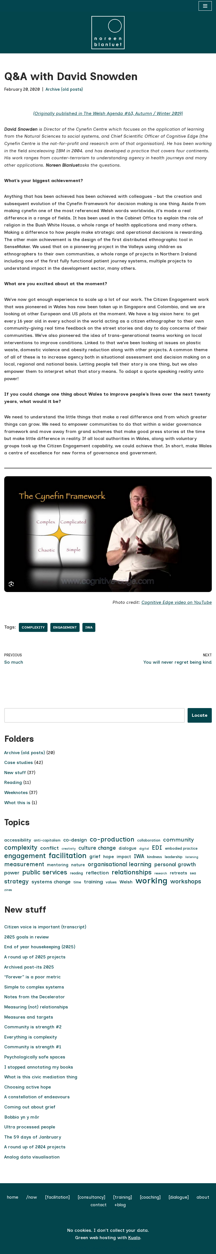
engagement (65, 627)
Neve (81, 1248)
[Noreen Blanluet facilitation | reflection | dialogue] (108, 32)
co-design (75, 840)
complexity (33, 627)
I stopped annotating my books (38, 1067)
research (160, 873)
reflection (97, 873)
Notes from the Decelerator (34, 996)
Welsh (126, 882)
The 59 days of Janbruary (32, 1137)
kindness (154, 857)
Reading (13, 782)
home (12, 1197)
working (151, 880)
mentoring (57, 864)
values (111, 882)
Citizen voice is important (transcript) (45, 926)
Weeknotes (16, 792)
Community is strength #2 (33, 1026)
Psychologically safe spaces (34, 1057)
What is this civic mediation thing (40, 1077)
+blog (120, 1204)
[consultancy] (91, 1197)
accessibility (17, 840)
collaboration (148, 840)
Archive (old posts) (64, 89)
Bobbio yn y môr (21, 1117)
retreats (178, 873)
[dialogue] (178, 1197)
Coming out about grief (29, 1107)
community (178, 839)
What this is (17, 802)
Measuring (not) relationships (36, 1007)
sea (193, 873)
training (93, 882)
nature (78, 864)
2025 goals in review (26, 937)
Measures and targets (28, 1017)
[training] (122, 1197)
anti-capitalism (47, 840)
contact (99, 1204)
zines (8, 890)
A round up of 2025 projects (35, 957)
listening (191, 857)
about (203, 1197)
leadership (174, 857)
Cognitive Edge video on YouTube (176, 602)
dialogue (127, 848)
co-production (112, 839)
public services (44, 872)
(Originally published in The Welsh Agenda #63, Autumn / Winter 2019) (108, 113)
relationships (132, 872)
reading (76, 873)
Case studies (18, 762)
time (77, 882)
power (11, 873)
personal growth (175, 864)
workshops (185, 881)
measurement (24, 864)
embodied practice (181, 848)
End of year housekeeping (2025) (39, 946)
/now (31, 1197)
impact (124, 856)
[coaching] (150, 1197)
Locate (200, 715)
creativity (69, 849)
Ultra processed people (29, 1127)
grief (94, 856)
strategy (16, 881)
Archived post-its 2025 (29, 967)
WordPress (129, 1248)
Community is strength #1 (32, 1046)
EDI (157, 847)
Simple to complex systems (34, 987)
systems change (51, 882)
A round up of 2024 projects (35, 1146)
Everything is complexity (30, 1037)
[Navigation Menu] (205, 6)
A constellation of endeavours (37, 1096)
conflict (49, 848)
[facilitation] (57, 1197)
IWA (89, 627)
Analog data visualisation (32, 1157)
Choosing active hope (27, 1087)
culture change (97, 848)
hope (108, 856)
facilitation (68, 856)
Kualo (134, 1237)
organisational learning (120, 864)
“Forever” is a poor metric (32, 976)
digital (144, 849)
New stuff (15, 772)
